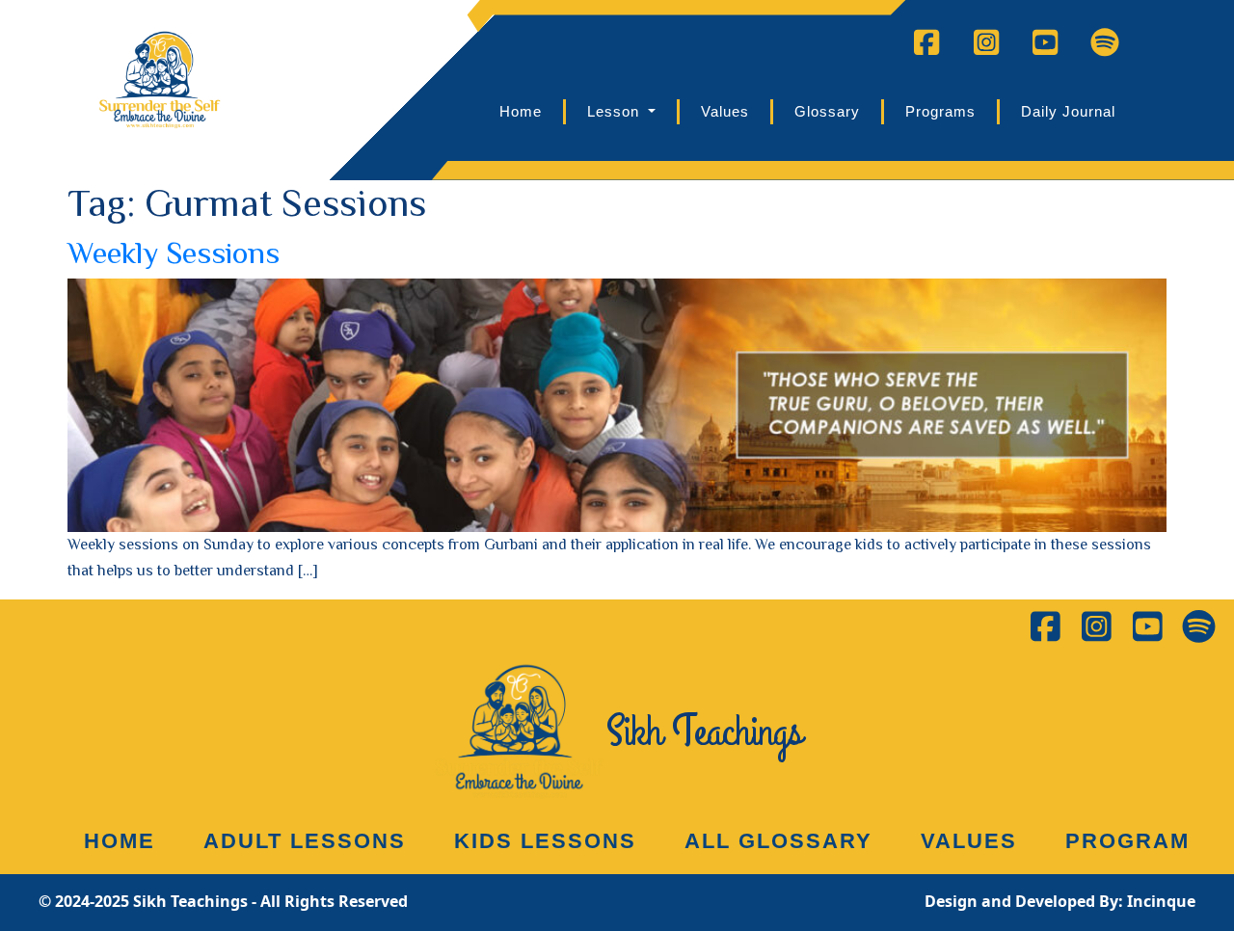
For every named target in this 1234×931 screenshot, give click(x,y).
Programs (940, 111)
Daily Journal (1068, 111)
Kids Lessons (545, 841)
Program (1127, 841)
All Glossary (778, 841)
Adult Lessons (304, 841)
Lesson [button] (615, 111)
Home (520, 111)
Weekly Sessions (173, 252)
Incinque (1161, 901)
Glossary (827, 111)
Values (725, 111)
